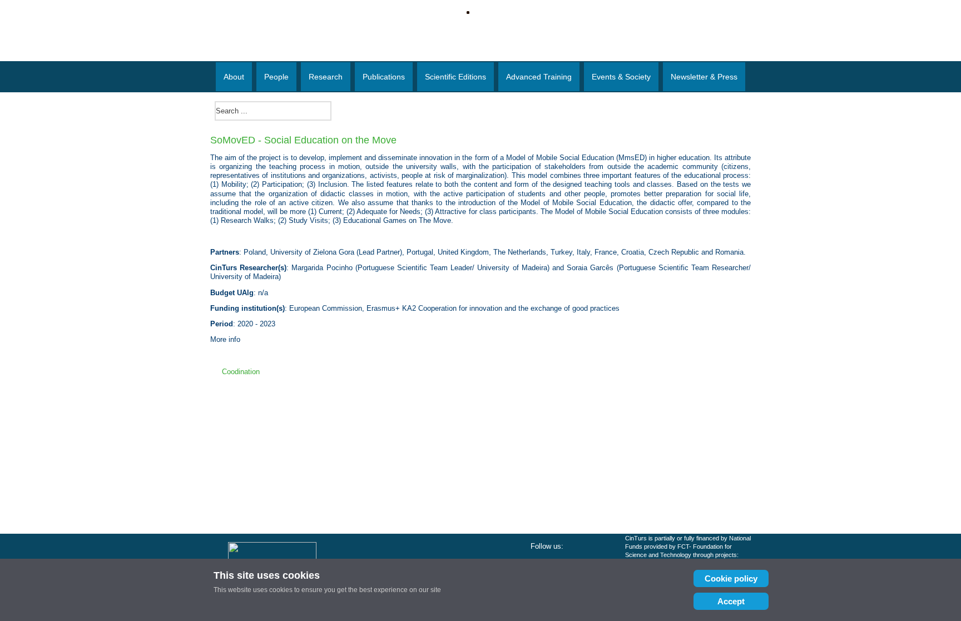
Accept (731, 601)
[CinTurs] (480, 47)
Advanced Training (539, 76)
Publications (384, 76)
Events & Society (621, 76)
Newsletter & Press (704, 76)
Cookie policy (731, 578)
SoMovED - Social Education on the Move (303, 140)
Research (326, 76)
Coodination (241, 371)
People (276, 76)
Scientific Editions (455, 76)
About (234, 76)
